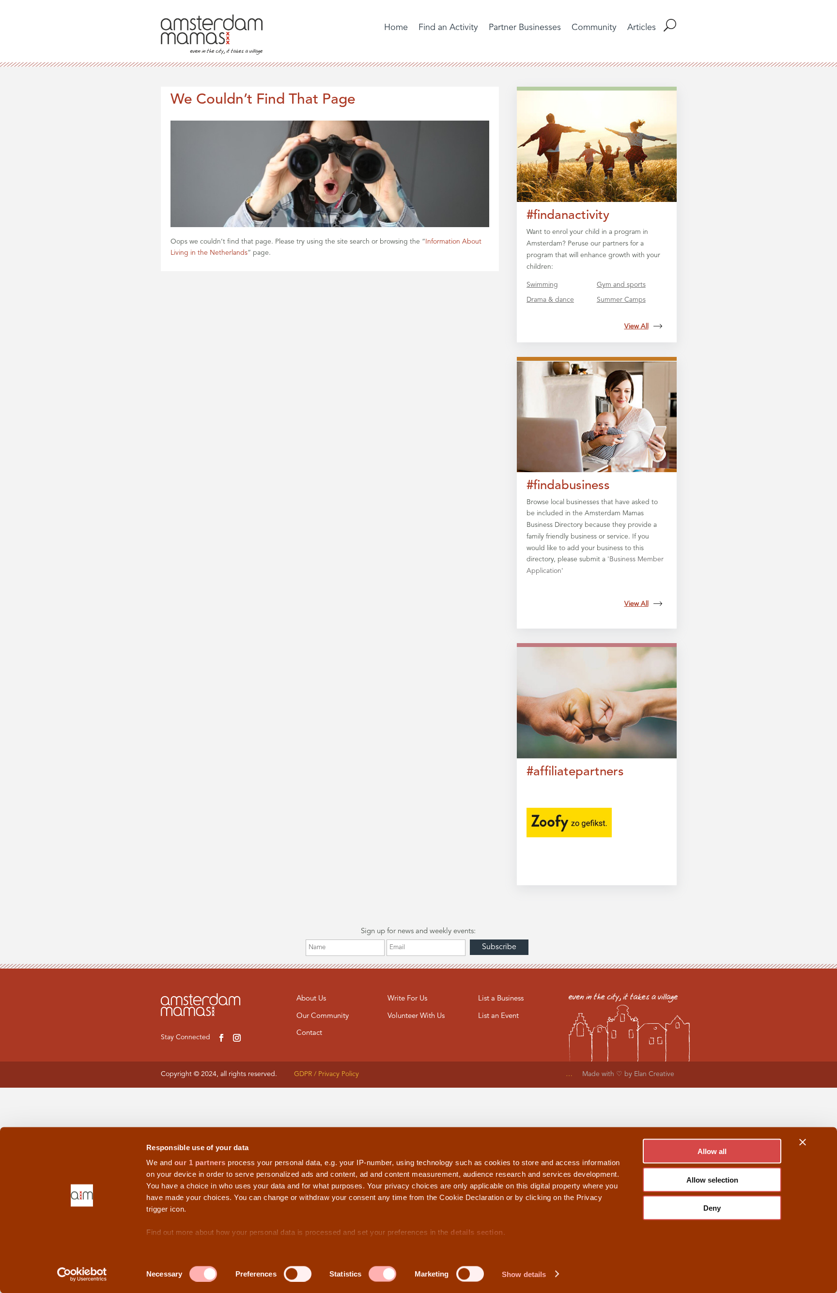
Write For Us (407, 998)
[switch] (297, 1273)
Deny (712, 1208)
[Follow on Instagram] (237, 1038)
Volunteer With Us (416, 1016)
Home (396, 28)
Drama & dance (550, 299)
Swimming (542, 284)
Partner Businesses (525, 28)
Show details (524, 1274)
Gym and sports (621, 284)
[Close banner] (802, 1142)
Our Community (322, 1016)
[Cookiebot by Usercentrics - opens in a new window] (82, 1274)
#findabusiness (568, 485)
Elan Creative (655, 1074)
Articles (641, 28)
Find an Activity (448, 28)
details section (476, 1232)
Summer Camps (621, 299)
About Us (311, 998)
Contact (309, 1033)
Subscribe (499, 947)
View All (636, 326)
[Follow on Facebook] (221, 1038)
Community (594, 28)
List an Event (498, 1016)
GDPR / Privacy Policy (326, 1074)
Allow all (712, 1151)
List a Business (501, 998)
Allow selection (712, 1179)
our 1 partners (200, 1162)
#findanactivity (568, 215)
